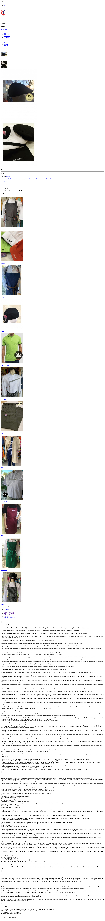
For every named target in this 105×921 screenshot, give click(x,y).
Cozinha (12, 178)
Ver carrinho (4, 29)
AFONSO (3, 399)
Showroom (6, 34)
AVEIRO (3, 604)
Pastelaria (16, 178)
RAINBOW (4, 570)
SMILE (2, 536)
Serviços (22, 178)
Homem (6, 44)
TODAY (3, 229)
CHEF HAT (4, 263)
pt (1, 3)
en (4, 7)
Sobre (5, 33)
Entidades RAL (7, 616)
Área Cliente (7, 36)
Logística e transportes (46, 178)
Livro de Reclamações (9, 617)
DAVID (3, 297)
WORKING (4, 433)
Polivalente (6, 45)
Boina (5, 47)
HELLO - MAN (5, 365)
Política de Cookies (8, 615)
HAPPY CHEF (4, 501)
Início (5, 31)
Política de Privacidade (9, 613)
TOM (2, 467)
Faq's (5, 610)
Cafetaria (38, 178)
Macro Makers (15, 919)
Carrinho (6, 38)
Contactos (6, 37)
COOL (2, 331)
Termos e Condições (9, 612)
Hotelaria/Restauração (29, 178)
